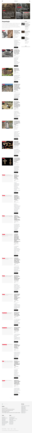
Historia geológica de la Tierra (5, 411)
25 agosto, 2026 (20, 11)
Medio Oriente (26, 12)
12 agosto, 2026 (16, 56)
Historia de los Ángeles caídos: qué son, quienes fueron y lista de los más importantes (27, 25)
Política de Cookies (4, 428)
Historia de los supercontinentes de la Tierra (7, 410)
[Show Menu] (2, 1)
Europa (4, 10)
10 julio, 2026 (16, 386)
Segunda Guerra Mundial (5, 422)
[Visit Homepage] (16, 1)
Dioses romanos (11, 422)
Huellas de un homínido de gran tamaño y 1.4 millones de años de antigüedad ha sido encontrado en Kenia (17, 217)
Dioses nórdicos (11, 423)
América (4, 234)
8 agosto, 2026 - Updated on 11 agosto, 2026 (16, 128)
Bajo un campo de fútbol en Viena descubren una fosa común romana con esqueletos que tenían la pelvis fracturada (8, 14)
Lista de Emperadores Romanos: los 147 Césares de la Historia (27, 39)
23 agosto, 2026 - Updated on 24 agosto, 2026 (16, 37)
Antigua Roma (3, 420)
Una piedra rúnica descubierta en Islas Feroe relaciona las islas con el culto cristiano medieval (17, 51)
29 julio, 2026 (16, 202)
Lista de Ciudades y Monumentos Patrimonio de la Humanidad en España (11, 412)
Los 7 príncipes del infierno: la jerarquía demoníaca (27, 32)
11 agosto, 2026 (16, 92)
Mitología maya (23, 412)
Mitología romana (23, 409)
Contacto (9, 428)
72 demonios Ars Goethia (12, 420)
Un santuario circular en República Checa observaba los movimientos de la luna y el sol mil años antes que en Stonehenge (19, 14)
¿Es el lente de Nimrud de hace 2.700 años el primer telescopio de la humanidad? (23, 9)
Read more (16, 47)
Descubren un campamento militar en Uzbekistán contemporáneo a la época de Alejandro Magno (17, 363)
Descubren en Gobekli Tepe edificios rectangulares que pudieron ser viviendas (26, 15)
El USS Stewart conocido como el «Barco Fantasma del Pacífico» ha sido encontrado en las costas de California (17, 260)
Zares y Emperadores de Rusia (13, 418)
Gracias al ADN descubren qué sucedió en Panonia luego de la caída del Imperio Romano (17, 143)
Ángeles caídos (11, 419)
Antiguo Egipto (4, 419)
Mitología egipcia (23, 408)
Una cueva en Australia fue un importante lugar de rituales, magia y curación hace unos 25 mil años (17, 197)
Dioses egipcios (11, 421)
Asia (3, 361)
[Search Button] (29, 1)
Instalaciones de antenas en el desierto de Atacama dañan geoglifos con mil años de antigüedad (17, 382)
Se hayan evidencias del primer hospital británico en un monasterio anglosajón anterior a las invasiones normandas (17, 297)
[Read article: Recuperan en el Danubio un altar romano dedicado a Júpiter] (7, 72)
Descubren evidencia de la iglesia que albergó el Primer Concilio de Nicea (17, 329)
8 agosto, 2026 (16, 109)
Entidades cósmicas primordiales (25, 405)
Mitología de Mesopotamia (24, 410)
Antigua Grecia (4, 418)
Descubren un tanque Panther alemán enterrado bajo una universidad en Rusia (17, 31)
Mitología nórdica (23, 407)
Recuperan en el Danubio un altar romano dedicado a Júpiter (17, 69)
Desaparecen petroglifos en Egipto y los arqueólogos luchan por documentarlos (17, 346)
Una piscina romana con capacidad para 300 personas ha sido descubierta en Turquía (17, 123)
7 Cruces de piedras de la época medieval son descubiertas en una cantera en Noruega (17, 160)
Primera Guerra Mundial (5, 421)
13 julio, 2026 (16, 350)
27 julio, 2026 (16, 265)
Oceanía (4, 195)
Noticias (4, 121)
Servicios (15, 428)
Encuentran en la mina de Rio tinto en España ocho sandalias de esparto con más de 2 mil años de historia (17, 277)
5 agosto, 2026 (16, 147)
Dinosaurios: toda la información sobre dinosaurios (8, 409)
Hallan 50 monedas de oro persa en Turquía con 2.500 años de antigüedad (17, 314)
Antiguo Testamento (4, 423)
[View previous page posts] (10, 398)
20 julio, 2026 (16, 302)
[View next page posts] (11, 398)
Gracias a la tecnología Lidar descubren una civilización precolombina (16, 176)
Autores (11, 428)
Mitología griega (23, 406)
